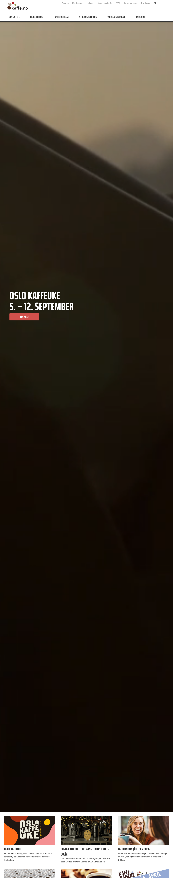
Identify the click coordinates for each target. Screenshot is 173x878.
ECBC (118, 3)
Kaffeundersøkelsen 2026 (134, 849)
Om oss (65, 3)
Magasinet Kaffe (104, 3)
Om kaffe (13, 16)
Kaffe (17, 5)
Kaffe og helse (62, 16)
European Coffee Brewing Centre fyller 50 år (85, 851)
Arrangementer (131, 3)
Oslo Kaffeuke (13, 849)
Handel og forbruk (116, 16)
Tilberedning (36, 16)
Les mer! (24, 316)
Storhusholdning (88, 16)
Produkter (145, 3)
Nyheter (90, 3)
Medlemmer (77, 3)
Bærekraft (141, 16)
